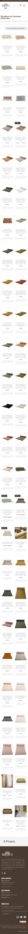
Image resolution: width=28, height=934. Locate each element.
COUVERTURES (11, 21)
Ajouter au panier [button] (6, 55)
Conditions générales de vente (20, 926)
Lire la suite (6, 115)
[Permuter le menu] (24, 5)
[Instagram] (5, 8)
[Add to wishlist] (12, 55)
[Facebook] (6, 8)
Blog (6, 926)
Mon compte (10, 926)
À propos (2, 926)
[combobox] (14, 10)
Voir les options (19, 146)
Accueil (2, 21)
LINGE (5, 21)
